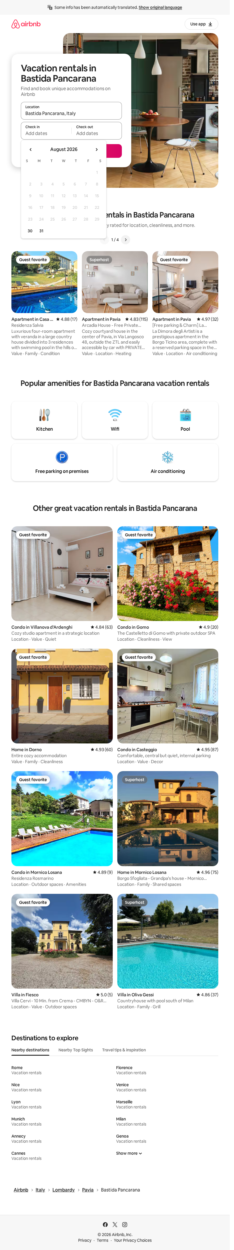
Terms (102, 1240)
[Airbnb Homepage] (26, 24)
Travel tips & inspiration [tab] (124, 1050)
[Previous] (104, 239)
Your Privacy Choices (133, 1240)
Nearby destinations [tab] (30, 1050)
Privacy (84, 1240)
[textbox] (46, 133)
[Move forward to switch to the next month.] (96, 149)
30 (30, 230)
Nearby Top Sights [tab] (75, 1050)
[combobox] (71, 113)
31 (41, 230)
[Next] (125, 239)
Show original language (160, 7)
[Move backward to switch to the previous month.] (31, 149)
